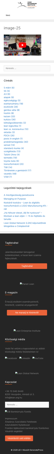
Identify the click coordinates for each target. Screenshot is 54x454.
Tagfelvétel (27, 266)
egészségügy (12, 100)
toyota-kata (11, 161)
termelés (10, 157)
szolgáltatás (12, 151)
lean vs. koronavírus (16, 129)
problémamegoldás (16, 142)
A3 (7, 94)
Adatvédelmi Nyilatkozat (17, 425)
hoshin (9, 113)
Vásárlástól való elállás (19, 438)
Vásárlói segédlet (13, 431)
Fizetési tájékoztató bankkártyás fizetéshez (27, 428)
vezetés (10, 173)
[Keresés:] (27, 68)
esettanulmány (13, 103)
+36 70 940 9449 (14, 391)
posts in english (13, 138)
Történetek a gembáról (17, 170)
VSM (8, 177)
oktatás (9, 132)
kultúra (10, 119)
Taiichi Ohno (12, 154)
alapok (9, 97)
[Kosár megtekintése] (51, 15)
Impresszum (11, 418)
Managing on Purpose (15, 199)
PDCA (9, 135)
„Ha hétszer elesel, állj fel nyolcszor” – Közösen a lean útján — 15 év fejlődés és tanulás (24, 216)
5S (7, 91)
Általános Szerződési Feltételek (21, 422)
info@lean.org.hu (13, 397)
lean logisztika (12, 126)
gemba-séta (12, 110)
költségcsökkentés (15, 123)
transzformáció (14, 164)
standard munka (14, 148)
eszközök (11, 107)
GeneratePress (36, 450)
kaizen (9, 116)
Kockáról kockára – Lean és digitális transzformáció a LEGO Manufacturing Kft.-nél (25, 205)
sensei (9, 145)
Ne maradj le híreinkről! (27, 312)
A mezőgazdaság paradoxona (19, 195)
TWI (8, 167)
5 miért (9, 87)
